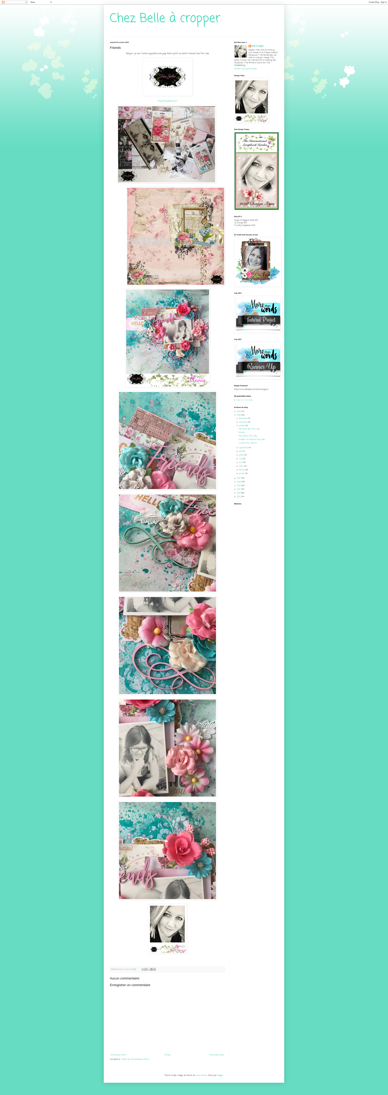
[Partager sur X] (148, 969)
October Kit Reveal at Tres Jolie (252, 439)
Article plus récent (118, 1055)
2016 (239, 482)
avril (241, 462)
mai (241, 459)
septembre (244, 447)
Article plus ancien (216, 1055)
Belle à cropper (258, 46)
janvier (242, 473)
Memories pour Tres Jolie (249, 429)
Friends (242, 432)
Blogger (220, 1075)
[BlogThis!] (145, 969)
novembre (243, 422)
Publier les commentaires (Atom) (135, 1059)
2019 (239, 411)
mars (241, 466)
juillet (241, 455)
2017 (239, 478)
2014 (239, 489)
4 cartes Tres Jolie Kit (248, 443)
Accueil (167, 1055)
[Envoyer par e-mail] (143, 969)
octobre (242, 425)
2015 (239, 485)
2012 (239, 496)
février (242, 470)
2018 (239, 415)
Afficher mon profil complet (245, 68)
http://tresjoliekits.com (167, 101)
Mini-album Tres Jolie (248, 436)
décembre (243, 418)
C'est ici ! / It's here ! (244, 400)
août (241, 451)
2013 (239, 493)
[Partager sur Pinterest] (154, 969)
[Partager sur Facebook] (151, 969)
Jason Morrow (201, 1075)
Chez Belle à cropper (165, 19)
